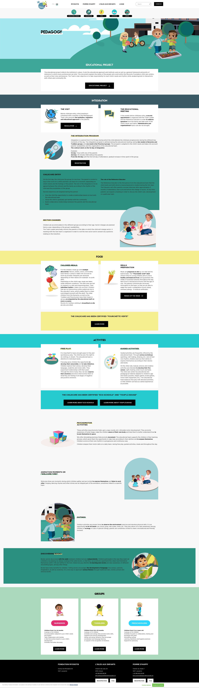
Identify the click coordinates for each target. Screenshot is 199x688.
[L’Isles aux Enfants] (42, 6)
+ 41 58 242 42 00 (138, 673)
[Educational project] (73, 12)
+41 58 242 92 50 (100, 673)
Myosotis (75, 4)
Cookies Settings (146, 685)
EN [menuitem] (57, 4)
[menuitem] (53, 4)
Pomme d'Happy (89, 4)
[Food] (101, 12)
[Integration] (88, 12)
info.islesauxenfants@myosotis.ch (105, 675)
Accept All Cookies (158, 685)
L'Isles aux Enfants (107, 4)
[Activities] (114, 12)
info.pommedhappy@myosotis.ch (143, 675)
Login (121, 4)
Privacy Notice (74, 684)
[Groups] (127, 12)
